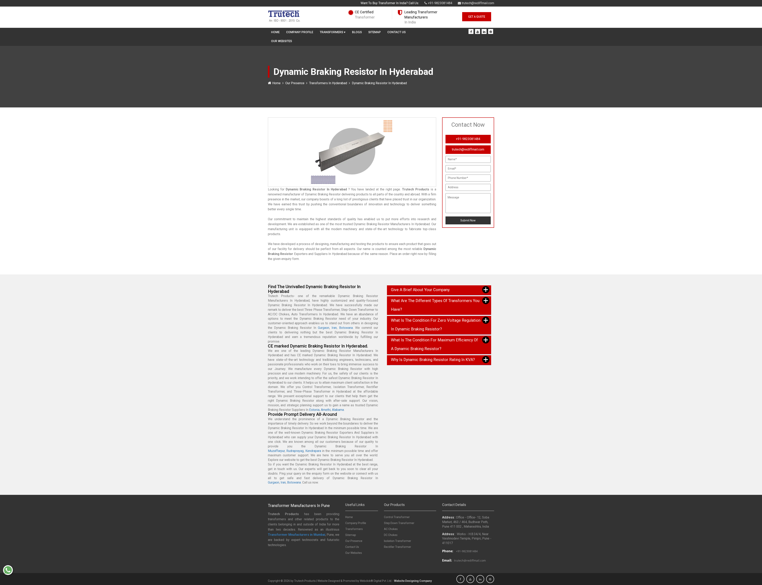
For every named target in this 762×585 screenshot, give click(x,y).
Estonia (314, 410)
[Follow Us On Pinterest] (491, 31)
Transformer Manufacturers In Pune (299, 505)
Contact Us (396, 32)
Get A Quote (476, 16)
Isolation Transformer (397, 541)
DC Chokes (390, 535)
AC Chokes (391, 529)
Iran (334, 328)
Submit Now (468, 220)
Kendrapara (313, 451)
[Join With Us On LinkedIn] (484, 31)
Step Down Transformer (399, 523)
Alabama (338, 410)
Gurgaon (323, 328)
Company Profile (299, 32)
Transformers (332, 32)
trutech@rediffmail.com (477, 3)
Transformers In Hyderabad (328, 83)
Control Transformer (397, 517)
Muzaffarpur (276, 451)
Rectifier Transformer (397, 546)
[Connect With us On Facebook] (471, 31)
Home (275, 32)
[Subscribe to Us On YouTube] (477, 31)
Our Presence (294, 83)
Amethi (326, 410)
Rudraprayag (295, 451)
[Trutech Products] (284, 15)
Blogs (357, 32)
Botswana (346, 328)
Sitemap (374, 32)
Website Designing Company (413, 580)
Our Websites (281, 41)
